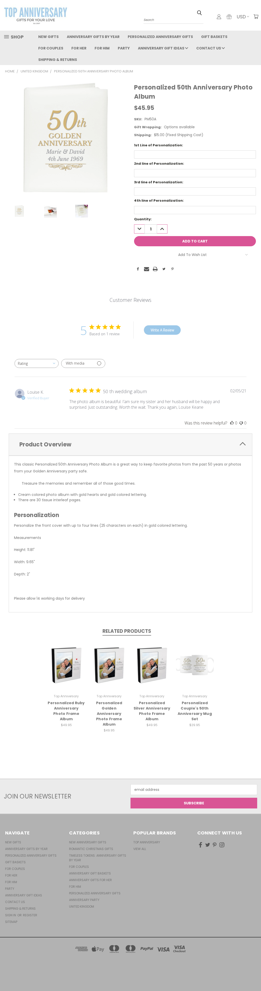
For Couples (50, 48)
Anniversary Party (84, 900)
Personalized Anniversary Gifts (160, 36)
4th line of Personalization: (159, 200)
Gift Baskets (214, 36)
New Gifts (48, 36)
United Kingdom (81, 906)
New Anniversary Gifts (87, 842)
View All (139, 849)
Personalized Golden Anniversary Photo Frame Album (109, 713)
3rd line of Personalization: (158, 182)
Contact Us (209, 48)
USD (241, 17)
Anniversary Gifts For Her (90, 880)
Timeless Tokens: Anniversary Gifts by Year (97, 857)
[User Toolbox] (218, 16)
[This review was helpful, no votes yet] (232, 423)
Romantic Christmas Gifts (91, 849)
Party (124, 48)
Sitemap (11, 922)
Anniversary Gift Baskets (90, 873)
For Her (78, 48)
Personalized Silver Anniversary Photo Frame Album (152, 711)
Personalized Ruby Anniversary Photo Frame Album (66, 711)
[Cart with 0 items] (255, 16)
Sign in (11, 915)
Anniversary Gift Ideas (161, 48)
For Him (102, 48)
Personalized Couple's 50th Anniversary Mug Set (195, 711)
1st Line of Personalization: (158, 145)
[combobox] (37, 363)
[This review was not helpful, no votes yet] (241, 423)
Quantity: (143, 219)
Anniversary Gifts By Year (93, 36)
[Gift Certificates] (229, 16)
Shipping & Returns (57, 59)
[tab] (130, 444)
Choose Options (66, 669)
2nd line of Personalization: (159, 163)
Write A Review (162, 330)
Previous (253, 975)
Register (30, 915)
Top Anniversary (146, 842)
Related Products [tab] (126, 631)
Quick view (66, 660)
